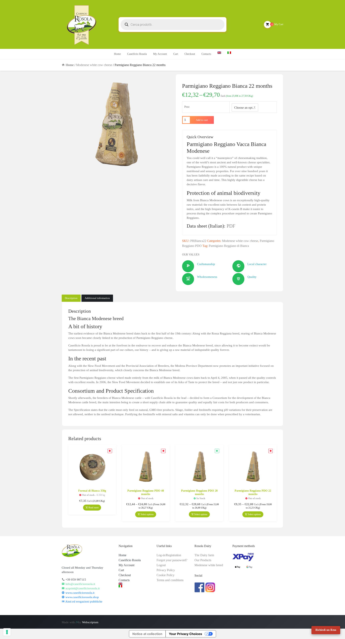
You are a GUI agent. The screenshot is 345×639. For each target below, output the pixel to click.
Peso (186, 106)
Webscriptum (90, 622)
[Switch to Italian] (135, 586)
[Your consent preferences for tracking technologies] (7, 632)
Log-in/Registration (169, 555)
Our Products (202, 560)
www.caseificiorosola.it (79, 592)
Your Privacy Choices (185, 634)
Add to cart (202, 119)
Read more (93, 507)
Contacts (206, 53)
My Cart (277, 24)
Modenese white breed (208, 565)
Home (117, 53)
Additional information (97, 298)
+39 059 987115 (75, 579)
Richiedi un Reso (325, 629)
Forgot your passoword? (172, 560)
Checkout (189, 53)
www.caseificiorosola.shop (82, 597)
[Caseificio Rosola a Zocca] (81, 24)
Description (71, 298)
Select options (147, 514)
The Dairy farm (204, 555)
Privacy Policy (166, 570)
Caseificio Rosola (137, 53)
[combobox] (245, 107)
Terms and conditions (170, 580)
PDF (231, 226)
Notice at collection (147, 634)
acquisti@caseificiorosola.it (82, 588)
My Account (160, 53)
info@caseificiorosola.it (80, 584)
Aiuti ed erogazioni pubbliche (83, 601)
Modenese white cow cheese (94, 65)
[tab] (71, 298)
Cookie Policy (165, 575)
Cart (175, 53)
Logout (161, 565)
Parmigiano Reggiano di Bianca (229, 246)
